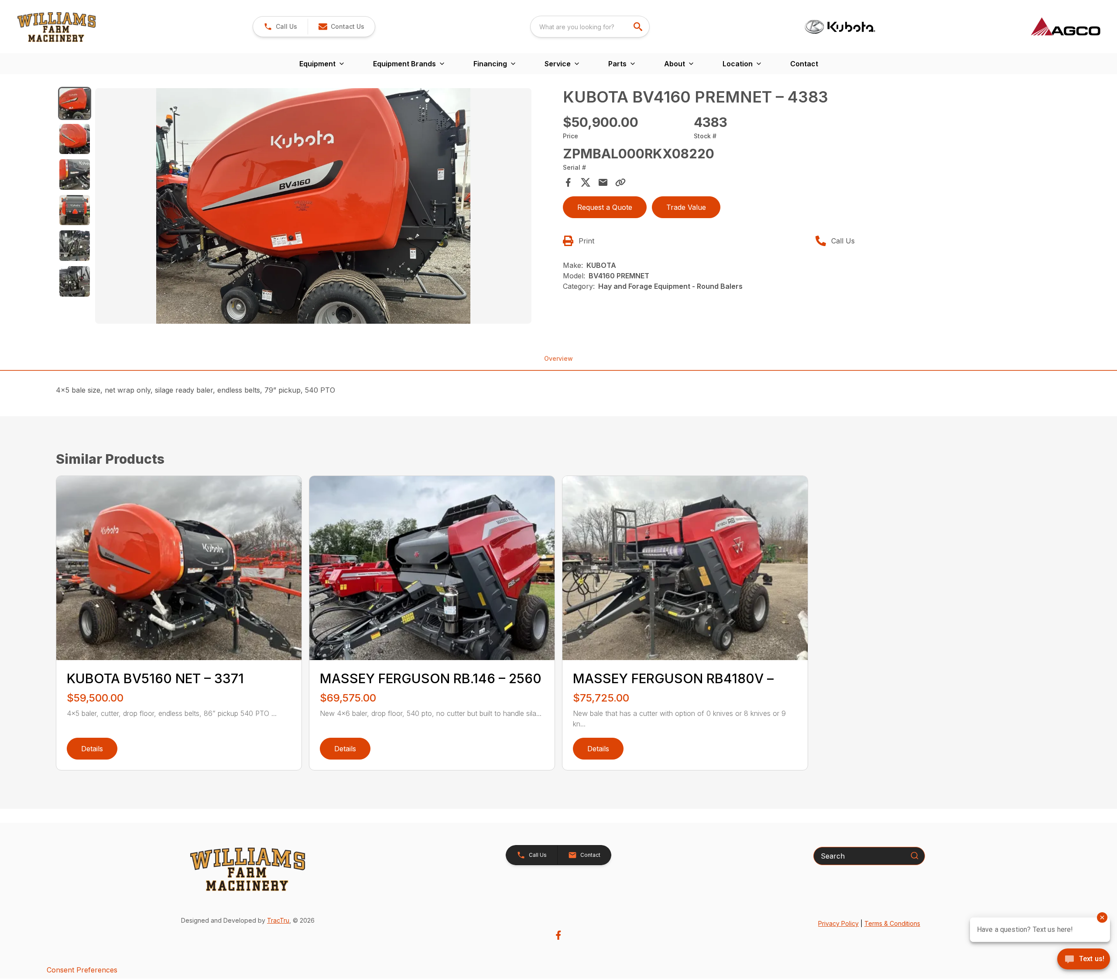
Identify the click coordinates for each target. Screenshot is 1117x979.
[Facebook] (558, 935)
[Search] (914, 855)
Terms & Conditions (892, 923)
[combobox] (590, 26)
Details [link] (92, 748)
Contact (804, 63)
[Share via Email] (603, 182)
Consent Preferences (82, 969)
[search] (638, 27)
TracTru (278, 920)
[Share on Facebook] (568, 182)
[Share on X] (585, 182)
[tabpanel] (324, 207)
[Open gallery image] (313, 206)
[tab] (74, 103)
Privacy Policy (838, 923)
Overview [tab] (558, 358)
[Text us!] (1083, 959)
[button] (280, 26)
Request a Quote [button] (604, 207)
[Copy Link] (620, 182)
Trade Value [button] (686, 207)
